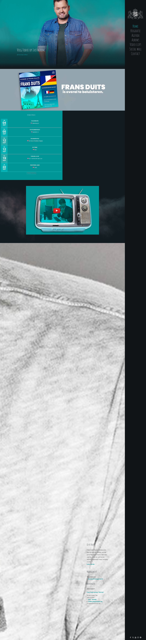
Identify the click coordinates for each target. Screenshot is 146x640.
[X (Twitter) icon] (133, 637)
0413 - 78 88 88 (92, 599)
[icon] (140, 637)
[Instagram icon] (138, 637)
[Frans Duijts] (135, 12)
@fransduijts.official (22, 54)
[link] (62, 90)
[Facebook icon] (130, 637)
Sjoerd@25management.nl (95, 579)
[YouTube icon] (135, 637)
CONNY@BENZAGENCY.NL (95, 601)
